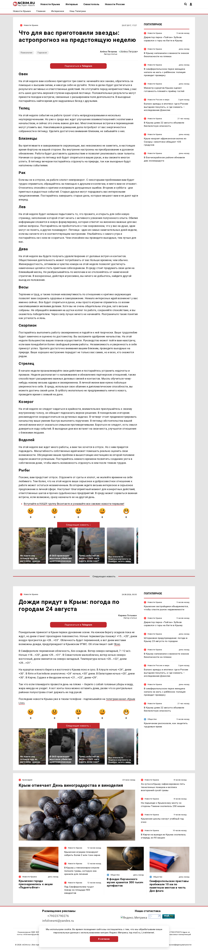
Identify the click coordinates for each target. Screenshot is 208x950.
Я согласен (104, 939)
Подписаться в (78, 66)
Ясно (117, 644)
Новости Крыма (31, 25)
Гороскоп (42, 52)
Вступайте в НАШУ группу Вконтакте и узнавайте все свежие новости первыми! (74, 503)
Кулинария (27, 780)
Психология (26, 52)
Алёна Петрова (108, 51)
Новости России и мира (158, 100)
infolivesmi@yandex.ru (58, 920)
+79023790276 (58, 916)
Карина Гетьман (127, 615)
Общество (152, 719)
